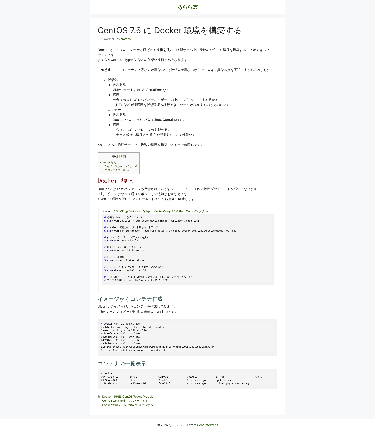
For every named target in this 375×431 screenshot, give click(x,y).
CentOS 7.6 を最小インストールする (125, 400)
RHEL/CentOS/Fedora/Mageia (133, 396)
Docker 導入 (108, 162)
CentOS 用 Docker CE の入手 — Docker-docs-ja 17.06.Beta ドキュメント (158, 211)
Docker (107, 396)
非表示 (121, 156)
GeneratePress (207, 425)
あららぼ (187, 7)
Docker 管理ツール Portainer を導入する (127, 405)
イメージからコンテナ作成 (121, 166)
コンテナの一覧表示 (117, 170)
